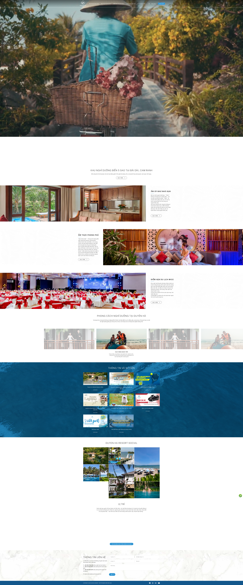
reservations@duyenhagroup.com (93, 574)
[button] (2, 81)
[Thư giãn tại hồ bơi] (147, 489)
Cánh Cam (109, 582)
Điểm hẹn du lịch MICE (118, 3)
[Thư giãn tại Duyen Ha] (104, 473)
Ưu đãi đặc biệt (141, 3)
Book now (161, 3)
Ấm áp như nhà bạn (94, 3)
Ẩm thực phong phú (106, 3)
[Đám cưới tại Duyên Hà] (127, 456)
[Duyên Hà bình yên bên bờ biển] (147, 464)
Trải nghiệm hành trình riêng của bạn (121, 544)
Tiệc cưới (69, 358)
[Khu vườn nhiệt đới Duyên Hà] (96, 456)
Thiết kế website (102, 582)
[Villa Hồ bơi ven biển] (115, 456)
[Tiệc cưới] (69, 338)
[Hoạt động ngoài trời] (121, 338)
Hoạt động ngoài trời (121, 352)
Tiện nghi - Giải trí (130, 3)
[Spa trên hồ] (121, 481)
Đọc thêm (120, 177)
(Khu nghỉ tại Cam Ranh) (95, 565)
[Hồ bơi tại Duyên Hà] (91, 473)
